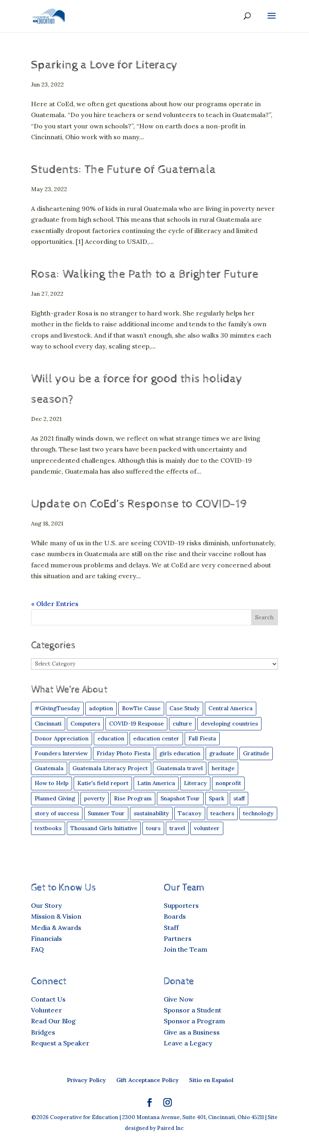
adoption (101, 708)
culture (182, 723)
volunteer (207, 828)
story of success (57, 813)
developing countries (229, 723)
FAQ (37, 949)
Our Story (46, 905)
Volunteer (46, 1010)
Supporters (181, 905)
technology (258, 813)
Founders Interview (61, 753)
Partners (178, 938)
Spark (217, 798)
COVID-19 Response (136, 723)
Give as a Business (192, 1032)
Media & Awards (56, 928)
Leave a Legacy (188, 1043)
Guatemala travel (180, 768)
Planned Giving (55, 798)
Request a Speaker (60, 1043)
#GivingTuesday (57, 708)
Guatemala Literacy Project (110, 768)
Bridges (43, 1032)
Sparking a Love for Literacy (104, 65)
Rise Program (133, 798)
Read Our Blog (53, 1021)
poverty (94, 798)
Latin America (156, 783)
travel (177, 828)
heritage (223, 768)
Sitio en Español (211, 1080)
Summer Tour (106, 813)
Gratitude (256, 753)
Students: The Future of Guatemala (123, 170)
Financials (46, 938)
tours (153, 828)
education (110, 738)
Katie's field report (102, 783)
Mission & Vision (56, 916)
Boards (175, 916)
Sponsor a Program (194, 1021)
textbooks (48, 828)
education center (156, 738)
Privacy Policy (86, 1080)
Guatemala (49, 768)
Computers (85, 723)
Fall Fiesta (202, 738)
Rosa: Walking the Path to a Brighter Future (144, 274)
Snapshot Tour (180, 798)
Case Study (184, 708)
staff (239, 798)
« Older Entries (54, 604)
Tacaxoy (190, 813)
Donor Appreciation (62, 738)
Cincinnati (48, 723)
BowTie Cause (141, 708)
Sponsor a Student (192, 1010)
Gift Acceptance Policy (147, 1080)
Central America (230, 708)
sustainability (151, 813)
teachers (222, 813)
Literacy (195, 783)
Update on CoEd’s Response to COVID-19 (139, 504)
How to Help (51, 783)
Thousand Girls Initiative (103, 828)
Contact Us (48, 999)
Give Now (179, 999)
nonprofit (228, 783)
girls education (179, 753)
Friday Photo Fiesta (123, 753)
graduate (221, 753)
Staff (171, 928)
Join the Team (185, 949)
